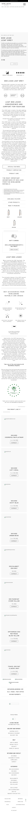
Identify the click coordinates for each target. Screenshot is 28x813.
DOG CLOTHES (14, 787)
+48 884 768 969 (14, 722)
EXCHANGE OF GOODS (14, 757)
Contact (14, 807)
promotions (20, 801)
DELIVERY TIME (14, 735)
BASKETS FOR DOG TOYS (14, 793)
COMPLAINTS (14, 759)
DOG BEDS (14, 771)
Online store (8, 798)
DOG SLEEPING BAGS (14, 789)
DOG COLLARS (14, 784)
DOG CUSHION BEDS (14, 773)
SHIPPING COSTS (14, 731)
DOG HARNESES (14, 782)
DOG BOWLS (14, 780)
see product (14, 442)
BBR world (20, 798)
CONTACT (14, 761)
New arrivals (8, 801)
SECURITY (14, 746)
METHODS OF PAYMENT (14, 733)
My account (14, 810)
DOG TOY (14, 791)
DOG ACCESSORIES (14, 769)
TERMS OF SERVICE (14, 748)
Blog (8, 804)
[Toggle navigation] (24, 4)
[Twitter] (15, 713)
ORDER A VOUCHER (14, 249)
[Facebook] (12, 713)
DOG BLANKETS (14, 778)
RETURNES (14, 755)
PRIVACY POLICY (14, 744)
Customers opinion (20, 804)
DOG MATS (14, 775)
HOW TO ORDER (14, 742)
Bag (20, 4)
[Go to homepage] (14, 707)
